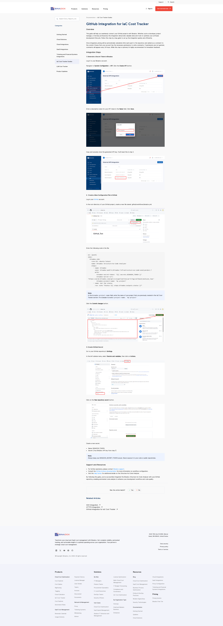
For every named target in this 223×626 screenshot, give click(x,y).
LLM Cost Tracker (62, 66)
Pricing (105, 9)
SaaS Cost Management (62, 609)
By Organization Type (119, 600)
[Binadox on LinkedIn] (56, 550)
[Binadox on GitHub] (72, 550)
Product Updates (62, 71)
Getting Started (62, 34)
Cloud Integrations (62, 44)
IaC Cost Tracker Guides (64, 61)
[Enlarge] (162, 73)
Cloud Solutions (62, 39)
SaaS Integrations (62, 49)
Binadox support (118, 469)
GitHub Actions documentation (106, 471)
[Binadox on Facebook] (68, 550)
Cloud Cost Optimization (62, 577)
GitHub (96, 199)
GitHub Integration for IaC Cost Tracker (100, 509)
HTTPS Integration (93, 507)
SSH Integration (92, 505)
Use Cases (97, 603)
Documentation (90, 17)
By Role (96, 577)
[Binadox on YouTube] (64, 550)
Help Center (98, 473)
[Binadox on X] (60, 550)
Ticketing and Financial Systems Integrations (67, 55)
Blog (134, 577)
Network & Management (81, 602)
